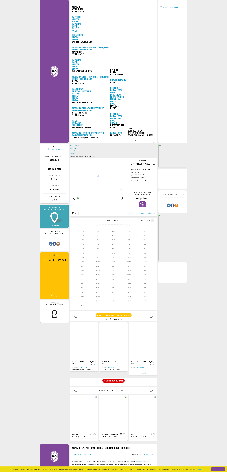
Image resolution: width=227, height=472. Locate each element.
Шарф (75, 39)
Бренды (114, 70)
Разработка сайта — (141, 454)
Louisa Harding (117, 97)
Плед (74, 120)
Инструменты (117, 125)
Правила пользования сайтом (81, 454)
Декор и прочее (79, 112)
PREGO (133, 434)
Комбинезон (78, 89)
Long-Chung (115, 94)
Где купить (115, 135)
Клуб (130, 128)
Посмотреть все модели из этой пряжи (114, 315)
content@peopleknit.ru (142, 462)
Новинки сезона (118, 80)
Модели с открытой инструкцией (88, 108)
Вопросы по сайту (137, 130)
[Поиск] (153, 141)
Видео (150, 135)
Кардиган (76, 23)
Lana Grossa (116, 90)
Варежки (76, 17)
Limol (113, 92)
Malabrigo (115, 99)
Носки (75, 26)
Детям (75, 81)
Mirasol (114, 101)
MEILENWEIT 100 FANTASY (110, 434)
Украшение (77, 125)
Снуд (74, 30)
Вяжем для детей (136, 133)
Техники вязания (136, 135)
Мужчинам (77, 51)
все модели (77, 35)
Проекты (94, 137)
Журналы (114, 106)
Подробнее (198, 469)
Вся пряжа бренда (148, 213)
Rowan (113, 123)
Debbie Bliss (116, 88)
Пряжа (113, 72)
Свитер (75, 19)
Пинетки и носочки (81, 91)
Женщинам (77, 9)
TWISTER (75, 434)
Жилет (75, 21)
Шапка (75, 37)
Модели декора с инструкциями (88, 133)
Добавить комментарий (113, 381)
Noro (112, 103)
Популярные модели (82, 49)
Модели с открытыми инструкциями (90, 47)
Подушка (76, 123)
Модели (76, 7)
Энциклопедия (81, 137)
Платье (75, 28)
